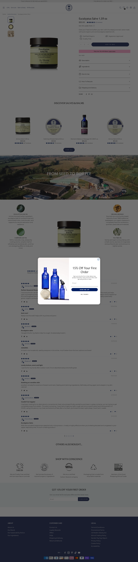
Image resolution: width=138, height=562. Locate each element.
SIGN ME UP (84, 289)
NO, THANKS (84, 294)
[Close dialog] (98, 259)
